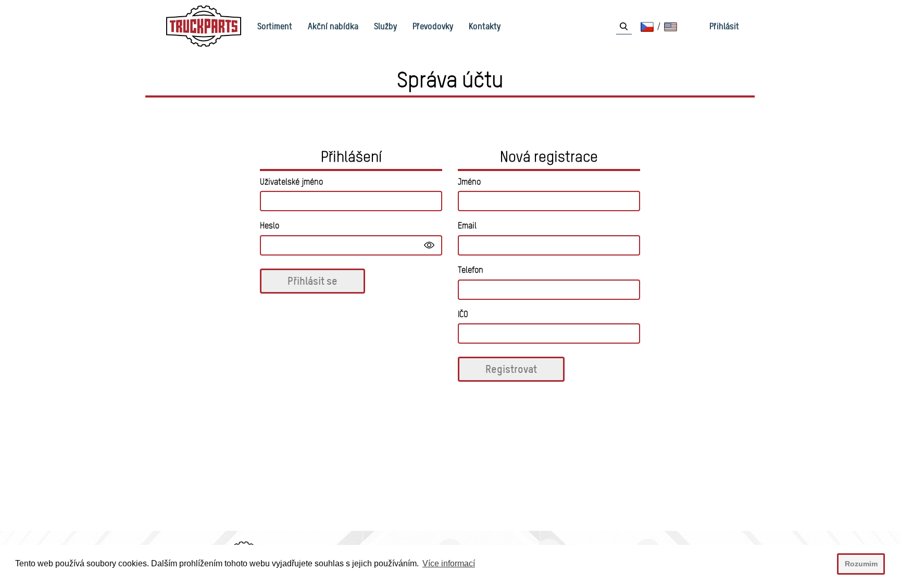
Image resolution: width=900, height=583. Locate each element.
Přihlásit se (313, 280)
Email (467, 225)
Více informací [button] (448, 563)
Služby (385, 26)
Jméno (469, 182)
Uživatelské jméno (291, 182)
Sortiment (274, 26)
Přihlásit (724, 26)
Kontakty (485, 26)
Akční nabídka (333, 26)
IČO (463, 314)
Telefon (470, 270)
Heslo (269, 225)
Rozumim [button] (861, 564)
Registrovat (511, 368)
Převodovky (433, 26)
